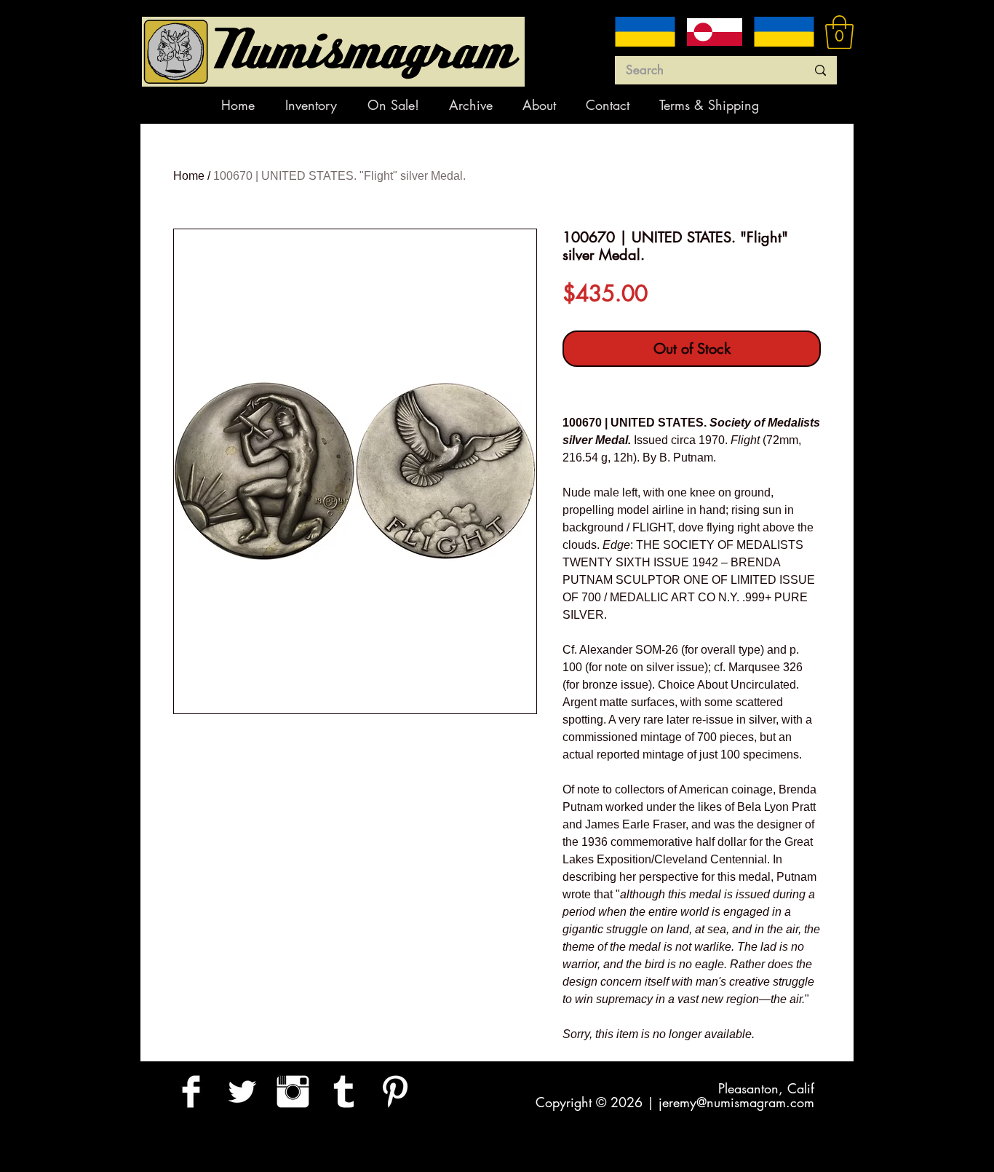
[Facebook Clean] (191, 1091)
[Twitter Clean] (242, 1091)
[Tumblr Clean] (343, 1091)
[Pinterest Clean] (394, 1091)
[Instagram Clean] (293, 1091)
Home (188, 176)
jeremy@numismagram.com (736, 1102)
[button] (839, 32)
